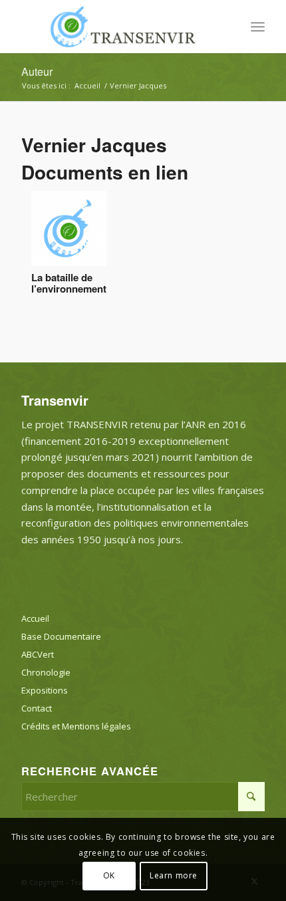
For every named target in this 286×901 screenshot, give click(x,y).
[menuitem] (258, 27)
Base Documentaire (61, 636)
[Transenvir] (118, 26)
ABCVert (37, 654)
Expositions (44, 690)
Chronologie (46, 672)
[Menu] (258, 27)
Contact (36, 708)
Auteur (37, 71)
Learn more (174, 875)
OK (109, 875)
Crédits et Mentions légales (76, 726)
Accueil (35, 618)
